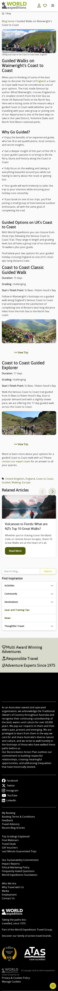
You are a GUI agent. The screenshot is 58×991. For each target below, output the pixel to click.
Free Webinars (10, 840)
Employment (9, 894)
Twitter (11, 785)
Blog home (8, 21)
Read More (15, 551)
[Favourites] (45, 5)
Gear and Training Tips (17, 610)
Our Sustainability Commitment (20, 860)
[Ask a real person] (53, 986)
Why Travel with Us (13, 887)
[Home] (3, 13)
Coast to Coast (44, 478)
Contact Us (8, 898)
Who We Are (9, 883)
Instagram (12, 790)
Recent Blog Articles (13, 827)
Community (10, 593)
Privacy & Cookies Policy (16, 978)
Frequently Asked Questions (18, 871)
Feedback (7, 820)
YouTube (12, 795)
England (41, 81)
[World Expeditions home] (14, 5)
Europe (26, 482)
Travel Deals (9, 844)
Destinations (11, 601)
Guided (6, 482)
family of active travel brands (34, 935)
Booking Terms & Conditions (18, 816)
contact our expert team (16, 461)
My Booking (8, 813)
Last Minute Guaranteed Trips (19, 851)
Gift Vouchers (10, 847)
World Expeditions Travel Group (33, 929)
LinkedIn (11, 800)
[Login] (39, 5)
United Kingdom (14, 478)
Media (5, 891)
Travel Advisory (10, 824)
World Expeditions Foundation (19, 875)
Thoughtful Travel (14, 626)
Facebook (12, 780)
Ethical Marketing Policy (15, 867)
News (7, 618)
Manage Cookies (11, 981)
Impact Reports (11, 863)
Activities (9, 585)
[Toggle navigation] (52, 5)
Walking (16, 482)
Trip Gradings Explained (16, 836)
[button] (52, 492)
